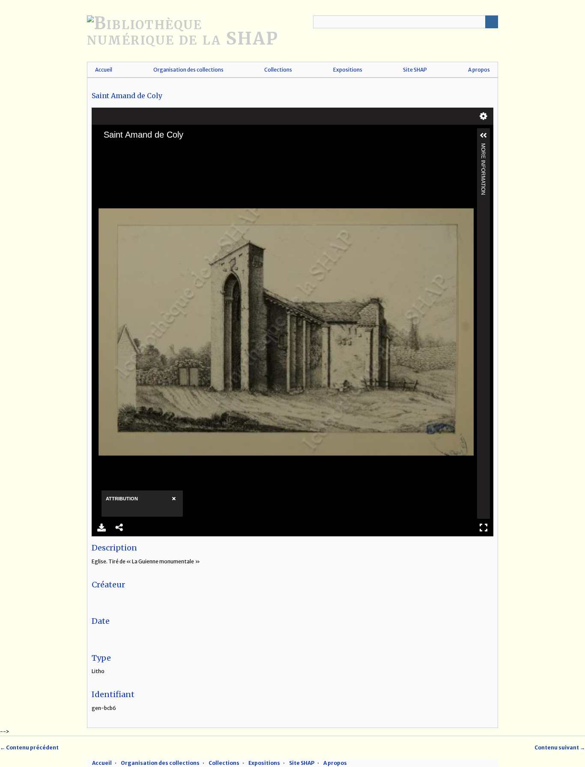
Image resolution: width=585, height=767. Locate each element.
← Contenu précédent (29, 747)
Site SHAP (415, 69)
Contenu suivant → (559, 747)
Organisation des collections (188, 69)
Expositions (347, 69)
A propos (479, 69)
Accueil (103, 69)
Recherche (491, 21)
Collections (278, 69)
